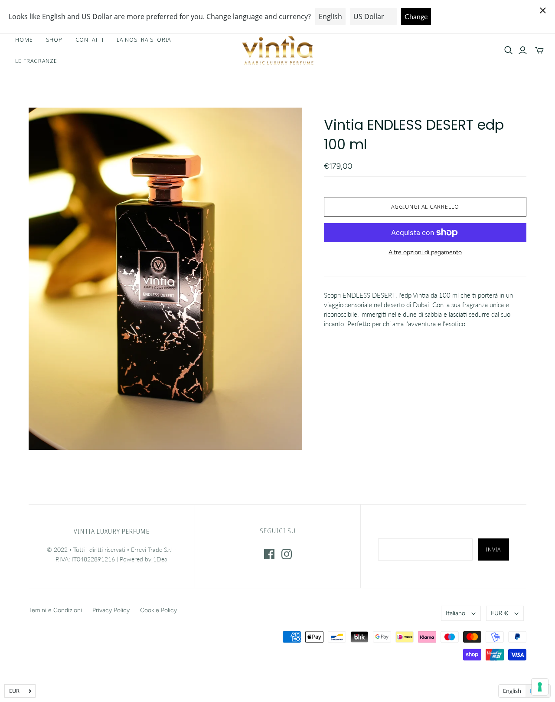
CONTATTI (89, 39)
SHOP (54, 39)
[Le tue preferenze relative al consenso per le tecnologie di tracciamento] (540, 687)
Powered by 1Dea (143, 559)
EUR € (499, 613)
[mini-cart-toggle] (539, 50)
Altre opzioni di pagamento (425, 252)
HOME (24, 39)
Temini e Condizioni (55, 610)
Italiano (455, 613)
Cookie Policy (158, 610)
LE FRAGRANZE (36, 61)
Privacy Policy (111, 610)
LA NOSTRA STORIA (144, 39)
